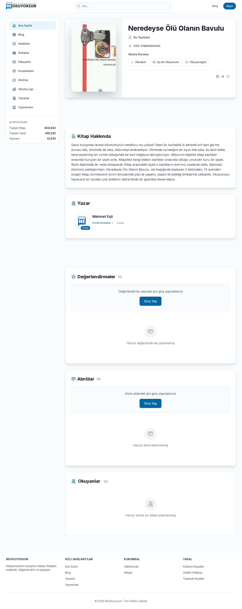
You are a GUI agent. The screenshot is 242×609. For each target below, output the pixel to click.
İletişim (128, 572)
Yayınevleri (25, 107)
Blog (21, 34)
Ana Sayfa (25, 25)
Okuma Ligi (25, 89)
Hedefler (24, 43)
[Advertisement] (150, 112)
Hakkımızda (131, 566)
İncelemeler (26, 71)
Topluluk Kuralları (193, 578)
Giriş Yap (150, 301)
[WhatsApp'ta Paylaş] (228, 76)
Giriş (215, 6)
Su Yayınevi (141, 37)
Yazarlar (23, 98)
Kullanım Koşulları (193, 566)
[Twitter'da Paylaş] (222, 76)
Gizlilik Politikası (192, 572)
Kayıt (229, 6)
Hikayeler (24, 61)
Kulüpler (23, 52)
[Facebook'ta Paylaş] (217, 76)
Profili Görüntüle (101, 222)
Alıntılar (23, 80)
